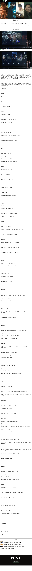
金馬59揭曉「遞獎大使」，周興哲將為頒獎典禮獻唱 (7, 548)
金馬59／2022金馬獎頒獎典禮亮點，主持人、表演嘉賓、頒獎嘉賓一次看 (10, 549)
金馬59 (17, 20)
